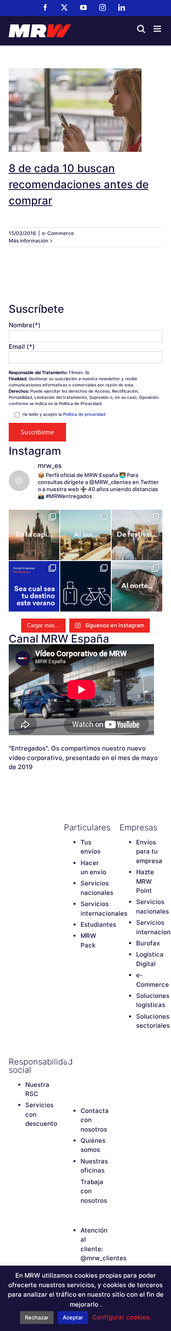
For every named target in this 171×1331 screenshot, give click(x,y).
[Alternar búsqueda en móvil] (141, 28)
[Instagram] (68, 1076)
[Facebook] (68, 1062)
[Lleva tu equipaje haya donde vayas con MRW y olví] (85, 586)
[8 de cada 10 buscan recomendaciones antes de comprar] (86, 110)
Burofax (148, 943)
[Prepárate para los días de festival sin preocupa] (137, 535)
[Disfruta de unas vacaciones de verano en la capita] (34, 535)
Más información (28, 240)
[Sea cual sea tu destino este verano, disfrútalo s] (34, 586)
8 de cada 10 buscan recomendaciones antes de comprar (85, 95)
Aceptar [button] (73, 1317)
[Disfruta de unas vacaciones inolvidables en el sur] (85, 535)
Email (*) (22, 346)
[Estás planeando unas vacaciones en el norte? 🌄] (137, 586)
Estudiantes (98, 924)
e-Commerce (58, 233)
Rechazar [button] (37, 1317)
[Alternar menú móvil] (158, 28)
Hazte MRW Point (145, 881)
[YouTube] (97, 1062)
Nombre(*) (25, 325)
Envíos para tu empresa (149, 851)
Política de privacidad (84, 414)
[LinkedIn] (82, 1076)
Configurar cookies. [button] (121, 1317)
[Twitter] (82, 1062)
